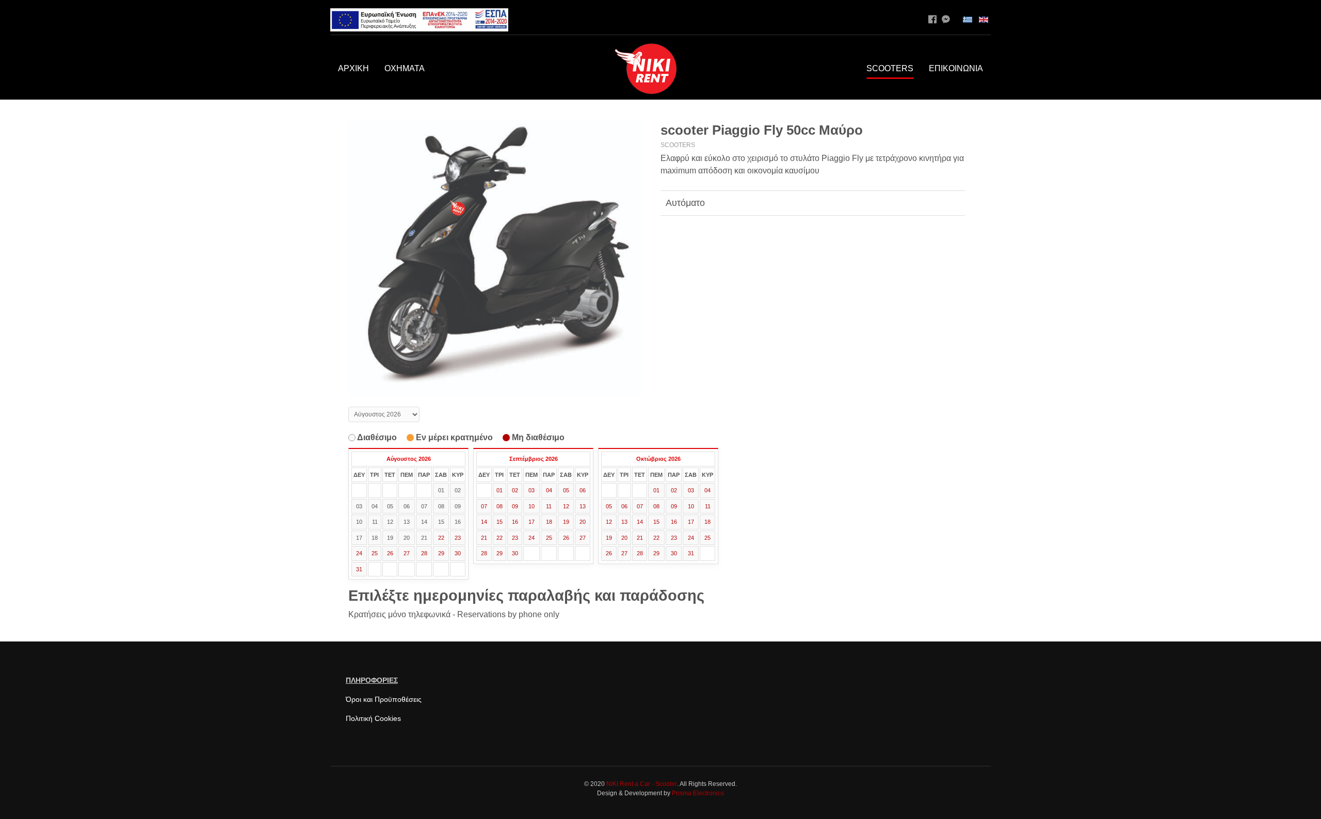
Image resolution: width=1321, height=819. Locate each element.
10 (531, 506)
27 (407, 553)
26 (390, 553)
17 (531, 522)
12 (566, 506)
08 (499, 506)
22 (441, 538)
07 (484, 506)
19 (566, 522)
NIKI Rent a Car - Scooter (641, 784)
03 (531, 490)
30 (458, 553)
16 (515, 522)
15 (499, 522)
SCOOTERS (889, 68)
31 (359, 569)
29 (441, 553)
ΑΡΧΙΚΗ (353, 68)
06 (582, 490)
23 (458, 538)
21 (484, 538)
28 (424, 553)
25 (375, 553)
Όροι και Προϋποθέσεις (384, 699)
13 (582, 506)
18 (549, 522)
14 (484, 522)
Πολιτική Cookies (373, 718)
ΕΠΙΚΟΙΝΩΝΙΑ (956, 68)
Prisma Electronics (698, 793)
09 (515, 506)
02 (515, 490)
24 (359, 553)
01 (499, 490)
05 (566, 490)
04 (549, 490)
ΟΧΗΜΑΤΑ (404, 68)
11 (549, 506)
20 (582, 522)
